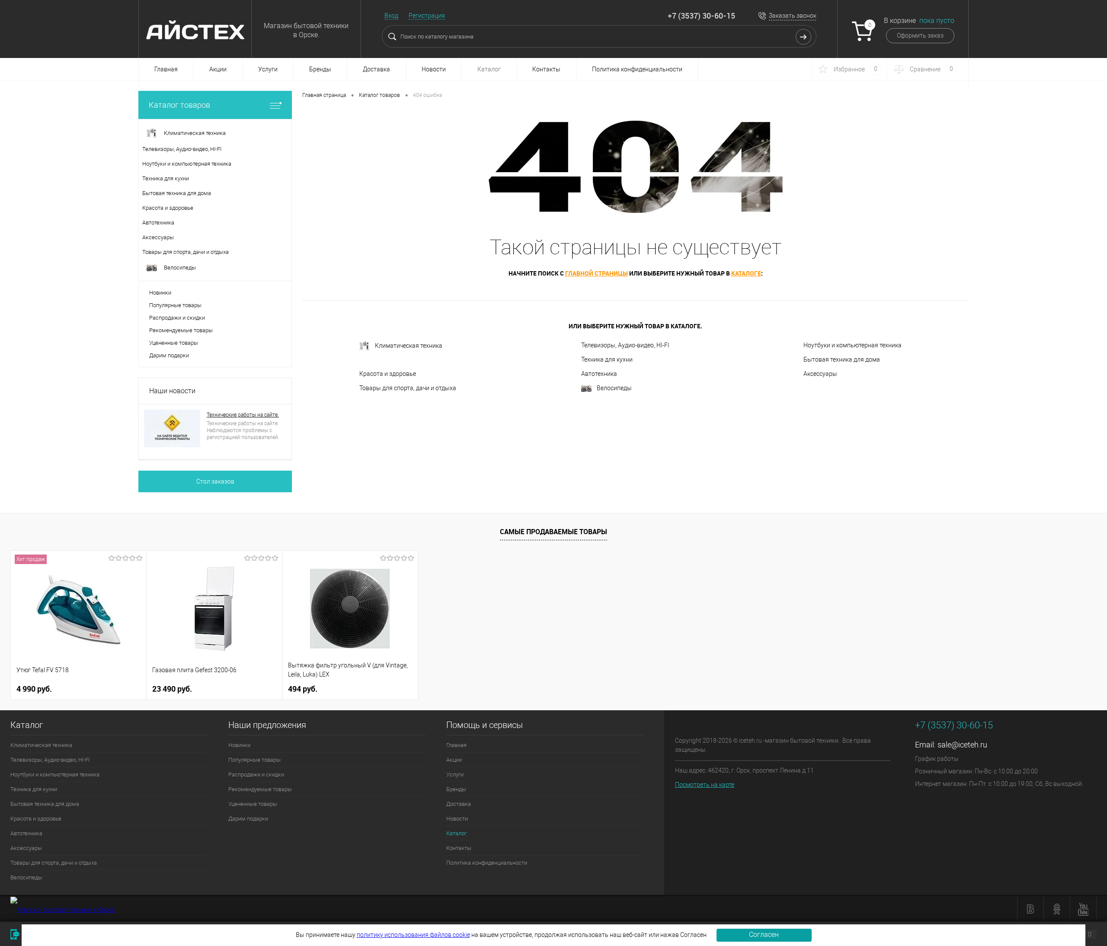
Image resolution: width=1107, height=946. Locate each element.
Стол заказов (215, 481)
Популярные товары (175, 305)
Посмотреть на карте (704, 784)
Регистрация (427, 15)
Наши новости (172, 391)
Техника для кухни (607, 359)
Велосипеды (614, 388)
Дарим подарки (169, 355)
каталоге (746, 273)
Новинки (160, 292)
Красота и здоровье (387, 373)
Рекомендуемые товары (181, 330)
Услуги (268, 69)
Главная (166, 69)
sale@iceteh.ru (962, 744)
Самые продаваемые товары (553, 531)
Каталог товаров (179, 104)
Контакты (546, 69)
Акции (218, 69)
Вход (391, 15)
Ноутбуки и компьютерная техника (852, 345)
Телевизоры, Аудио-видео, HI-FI (625, 345)
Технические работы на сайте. (243, 415)
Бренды (320, 69)
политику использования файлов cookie (413, 934)
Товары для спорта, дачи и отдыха (407, 388)
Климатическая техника (408, 345)
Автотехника (599, 373)
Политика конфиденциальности (637, 69)
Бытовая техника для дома (841, 359)
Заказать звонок (792, 15)
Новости (434, 69)
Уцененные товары (173, 343)
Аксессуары (820, 373)
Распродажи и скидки (177, 317)
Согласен (764, 934)
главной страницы (596, 273)
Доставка (376, 69)
